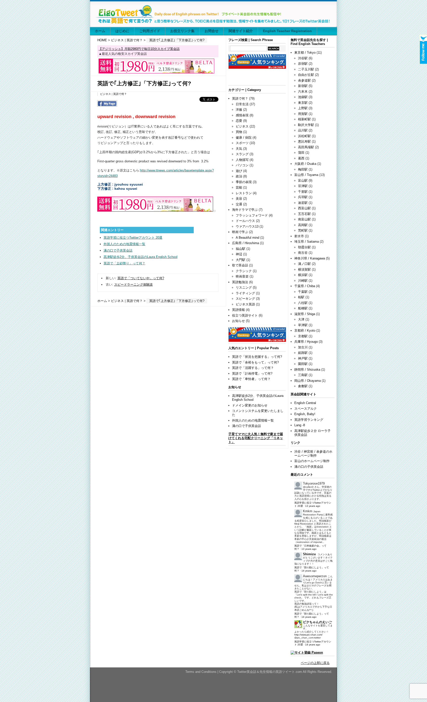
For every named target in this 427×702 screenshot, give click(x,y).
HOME (102, 40)
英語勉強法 (240, 282)
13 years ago (312, 506)
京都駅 (303, 336)
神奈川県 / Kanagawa (309, 258)
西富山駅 (304, 208)
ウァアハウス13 (247, 226)
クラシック (244, 271)
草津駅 (303, 325)
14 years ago (309, 570)
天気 (239, 148)
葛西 (301, 158)
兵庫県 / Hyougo (306, 341)
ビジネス (117, 40)
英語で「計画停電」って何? (252, 373)
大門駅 (240, 260)
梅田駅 (303, 169)
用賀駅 (303, 114)
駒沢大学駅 (306, 125)
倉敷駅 (303, 386)
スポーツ (242, 143)
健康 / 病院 (244, 137)
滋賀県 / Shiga (304, 314)
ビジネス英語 (245, 304)
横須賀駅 (304, 269)
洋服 (239, 109)
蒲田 (301, 152)
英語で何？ (135, 40)
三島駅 (303, 375)
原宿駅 (303, 63)
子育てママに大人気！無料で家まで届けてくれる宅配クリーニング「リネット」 (255, 438)
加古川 (303, 347)
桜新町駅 (304, 119)
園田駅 (303, 364)
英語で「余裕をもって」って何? (255, 362)
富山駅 (303, 180)
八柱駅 (303, 303)
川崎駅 (303, 280)
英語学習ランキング (308, 420)
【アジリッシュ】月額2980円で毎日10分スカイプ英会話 (139, 49)
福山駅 (240, 249)
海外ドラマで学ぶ (245, 210)
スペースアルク (305, 408)
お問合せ (211, 31)
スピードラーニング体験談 (133, 284)
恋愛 (239, 121)
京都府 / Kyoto (304, 330)
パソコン (242, 165)
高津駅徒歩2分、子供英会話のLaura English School (140, 257)
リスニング (244, 287)
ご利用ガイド (149, 31)
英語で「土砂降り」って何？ (124, 263)
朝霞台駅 (304, 247)
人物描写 (242, 160)
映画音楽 (242, 276)
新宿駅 (303, 86)
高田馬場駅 (306, 147)
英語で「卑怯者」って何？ (251, 379)
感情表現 (242, 115)
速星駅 (303, 203)
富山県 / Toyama (306, 175)
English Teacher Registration (287, 31)
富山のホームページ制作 (312, 461)
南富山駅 (304, 219)
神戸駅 (303, 358)
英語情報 (238, 310)
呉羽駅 (303, 197)
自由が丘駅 (306, 75)
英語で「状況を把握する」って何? (257, 357)
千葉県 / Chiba (304, 286)
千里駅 (303, 191)
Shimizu (309, 554)
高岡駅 (303, 225)
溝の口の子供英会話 (308, 466)
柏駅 (301, 297)
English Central (305, 403)
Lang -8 (299, 425)
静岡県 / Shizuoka (307, 369)
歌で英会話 (240, 265)
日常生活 (242, 104)
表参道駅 (304, 80)
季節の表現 (244, 182)
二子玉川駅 (306, 69)
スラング (242, 154)
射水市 (299, 236)
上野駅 (303, 108)
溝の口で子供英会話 (118, 250)
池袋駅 (303, 97)
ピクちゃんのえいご (317, 622)
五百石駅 (304, 214)
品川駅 (303, 130)
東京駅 (303, 103)
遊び (239, 171)
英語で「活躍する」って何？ (253, 368)
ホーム (100, 31)
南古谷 (303, 253)
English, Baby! (304, 414)
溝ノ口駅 (304, 264)
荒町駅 (303, 230)
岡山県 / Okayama (307, 381)
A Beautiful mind (247, 237)
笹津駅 (303, 186)
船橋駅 (303, 308)
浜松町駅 (304, 136)
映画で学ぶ (240, 232)
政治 (239, 176)
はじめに (122, 31)
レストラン (244, 193)
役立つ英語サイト (245, 315)
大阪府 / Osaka (305, 164)
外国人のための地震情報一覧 (124, 244)
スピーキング (245, 298)
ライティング (245, 293)
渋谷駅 (303, 58)
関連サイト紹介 (241, 31)
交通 (239, 204)
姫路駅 (303, 353)
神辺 (239, 254)
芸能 (239, 187)
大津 (301, 319)
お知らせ (238, 321)
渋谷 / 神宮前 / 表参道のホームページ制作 (313, 453)
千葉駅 (303, 292)
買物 (239, 132)
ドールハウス (245, 221)
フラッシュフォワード (252, 215)
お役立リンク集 (182, 31)
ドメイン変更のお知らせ (249, 405)
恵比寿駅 (304, 141)
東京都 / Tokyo (305, 52)
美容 (239, 198)
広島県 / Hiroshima (245, 243)
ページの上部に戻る (315, 663)
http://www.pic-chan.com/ (308, 634)
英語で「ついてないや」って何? (140, 278)
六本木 (303, 91)
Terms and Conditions (201, 672)
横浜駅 (303, 275)
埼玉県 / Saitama (306, 241)
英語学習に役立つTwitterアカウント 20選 (133, 237)
